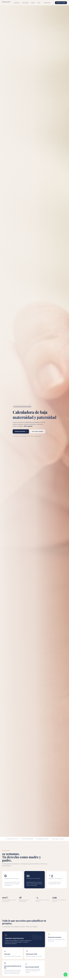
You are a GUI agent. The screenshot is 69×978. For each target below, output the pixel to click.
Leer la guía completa (37, 431)
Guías (38, 2)
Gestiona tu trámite (60, 2)
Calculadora (17, 2)
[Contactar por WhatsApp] (65, 974)
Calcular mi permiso (20, 431)
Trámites (33, 2)
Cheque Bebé (25, 2)
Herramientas (47, 2)
